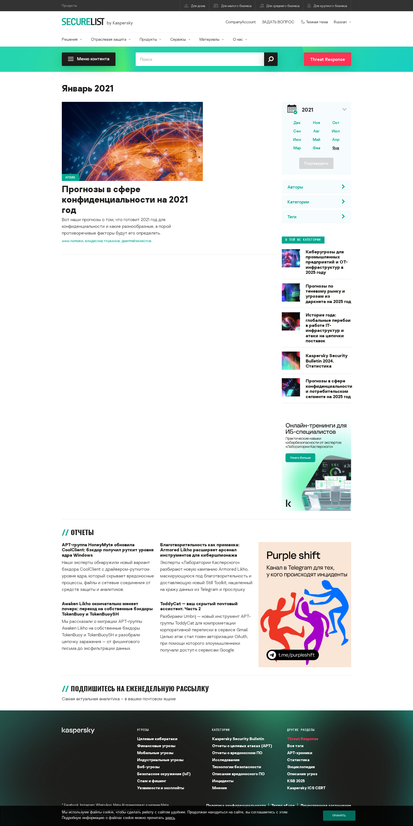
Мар (297, 147)
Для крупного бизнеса (330, 6)
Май (316, 139)
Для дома (198, 6)
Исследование (226, 759)
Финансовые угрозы (156, 745)
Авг (316, 131)
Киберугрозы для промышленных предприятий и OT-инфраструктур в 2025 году (327, 262)
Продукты (148, 39)
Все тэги (295, 745)
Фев (316, 147)
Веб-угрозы (148, 766)
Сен (297, 131)
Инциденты (222, 780)
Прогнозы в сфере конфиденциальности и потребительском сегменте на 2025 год (329, 388)
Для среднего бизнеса (282, 6)
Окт (335, 122)
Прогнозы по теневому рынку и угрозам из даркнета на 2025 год (328, 293)
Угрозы (143, 729)
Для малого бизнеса (236, 6)
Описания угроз (302, 773)
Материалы (209, 39)
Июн (297, 139)
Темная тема (317, 21)
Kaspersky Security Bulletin (238, 738)
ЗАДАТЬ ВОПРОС (278, 21)
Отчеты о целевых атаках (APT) (242, 745)
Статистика (298, 759)
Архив (70, 177)
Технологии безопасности (236, 766)
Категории (221, 729)
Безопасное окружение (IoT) (163, 773)
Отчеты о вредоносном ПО (237, 752)
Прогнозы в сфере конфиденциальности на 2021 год (125, 199)
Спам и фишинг (151, 780)
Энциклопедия (301, 766)
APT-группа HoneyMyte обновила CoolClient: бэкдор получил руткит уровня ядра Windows (108, 549)
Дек (297, 122)
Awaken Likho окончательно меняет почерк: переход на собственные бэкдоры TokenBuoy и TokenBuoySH (107, 608)
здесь (170, 818)
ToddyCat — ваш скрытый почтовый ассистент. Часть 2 (199, 606)
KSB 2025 (296, 780)
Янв (335, 147)
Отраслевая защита (108, 39)
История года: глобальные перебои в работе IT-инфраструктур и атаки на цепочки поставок (328, 327)
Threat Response (302, 738)
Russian (340, 21)
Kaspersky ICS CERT (306, 787)
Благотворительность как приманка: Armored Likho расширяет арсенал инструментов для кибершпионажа (199, 549)
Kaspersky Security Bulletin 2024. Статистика (327, 360)
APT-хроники (299, 752)
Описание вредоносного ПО (238, 773)
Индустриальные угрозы (160, 759)
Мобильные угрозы (155, 752)
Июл (336, 131)
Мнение (219, 787)
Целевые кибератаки (157, 738)
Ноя (316, 122)
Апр (335, 139)
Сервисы (178, 39)
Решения (70, 39)
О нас (238, 39)
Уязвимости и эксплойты (160, 787)
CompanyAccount (241, 21)
